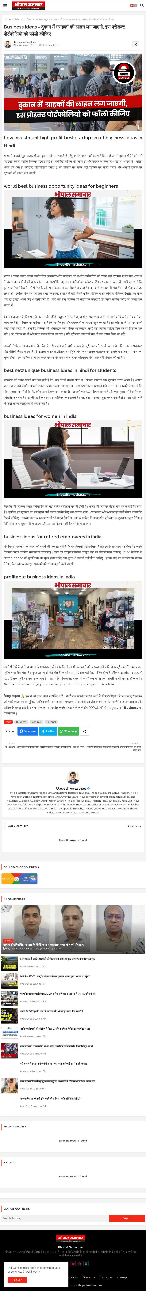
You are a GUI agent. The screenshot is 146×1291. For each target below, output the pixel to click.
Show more (134, 826)
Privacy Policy (69, 1277)
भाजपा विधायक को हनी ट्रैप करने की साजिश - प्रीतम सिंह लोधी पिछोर (50, 1098)
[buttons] (73, 1263)
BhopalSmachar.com (90, 1285)
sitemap (122, 1277)
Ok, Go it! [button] (17, 1280)
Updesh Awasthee (71, 788)
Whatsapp (70, 731)
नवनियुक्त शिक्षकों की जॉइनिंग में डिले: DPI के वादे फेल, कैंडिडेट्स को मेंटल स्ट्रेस (55, 1028)
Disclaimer (106, 1277)
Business (21, 722)
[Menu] (5, 5)
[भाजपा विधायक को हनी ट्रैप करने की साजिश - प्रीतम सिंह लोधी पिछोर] (9, 1103)
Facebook (30, 731)
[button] (133, 5)
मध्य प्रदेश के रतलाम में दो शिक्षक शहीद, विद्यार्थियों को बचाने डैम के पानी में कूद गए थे (56, 1046)
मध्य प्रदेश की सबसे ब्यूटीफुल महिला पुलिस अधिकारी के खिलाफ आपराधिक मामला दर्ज (57, 1081)
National (18, 19)
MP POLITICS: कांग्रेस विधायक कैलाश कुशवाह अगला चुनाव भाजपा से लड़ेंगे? (55, 976)
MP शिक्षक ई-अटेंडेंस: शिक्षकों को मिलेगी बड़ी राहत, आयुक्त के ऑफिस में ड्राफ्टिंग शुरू (57, 958)
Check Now (30, 1271)
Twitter (50, 731)
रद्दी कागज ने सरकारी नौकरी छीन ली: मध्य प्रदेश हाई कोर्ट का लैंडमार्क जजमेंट (53, 1063)
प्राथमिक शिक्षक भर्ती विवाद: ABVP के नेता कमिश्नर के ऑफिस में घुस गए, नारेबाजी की (57, 993)
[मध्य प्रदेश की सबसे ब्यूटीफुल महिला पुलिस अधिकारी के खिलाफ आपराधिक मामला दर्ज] (9, 1085)
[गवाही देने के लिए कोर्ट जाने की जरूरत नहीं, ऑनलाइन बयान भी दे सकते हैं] (9, 1016)
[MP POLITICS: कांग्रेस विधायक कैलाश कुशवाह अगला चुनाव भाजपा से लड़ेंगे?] (9, 981)
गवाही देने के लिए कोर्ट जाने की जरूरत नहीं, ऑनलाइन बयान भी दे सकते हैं (51, 1011)
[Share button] (84, 731)
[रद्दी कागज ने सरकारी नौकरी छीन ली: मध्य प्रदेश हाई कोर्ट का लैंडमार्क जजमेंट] (9, 1068)
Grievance (89, 1277)
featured (36, 722)
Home (7, 19)
